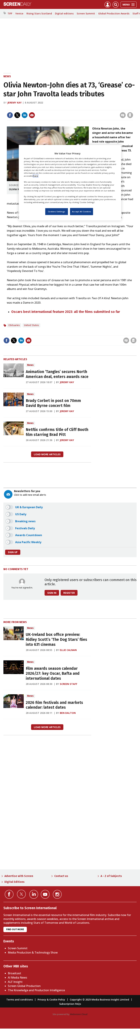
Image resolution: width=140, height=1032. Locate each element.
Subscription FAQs (70, 1003)
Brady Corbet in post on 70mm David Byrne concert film (53, 403)
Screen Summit (86, 13)
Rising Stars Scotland (39, 13)
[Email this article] (32, 115)
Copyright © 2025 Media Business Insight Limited (99, 999)
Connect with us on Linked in (33, 894)
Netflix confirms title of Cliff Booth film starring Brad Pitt (57, 432)
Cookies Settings (56, 211)
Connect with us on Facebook (9, 894)
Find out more (15, 929)
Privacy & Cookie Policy (51, 999)
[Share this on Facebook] (10, 115)
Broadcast (14, 973)
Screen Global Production (24, 986)
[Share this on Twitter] (17, 115)
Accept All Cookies (81, 211)
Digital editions (64, 13)
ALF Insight (15, 982)
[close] (133, 108)
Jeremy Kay (14, 102)
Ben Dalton (68, 713)
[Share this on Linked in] (25, 115)
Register (69, 592)
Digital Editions (14, 881)
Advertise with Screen (18, 876)
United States (31, 325)
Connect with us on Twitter (21, 894)
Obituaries (14, 325)
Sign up (13, 552)
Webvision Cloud (78, 1014)
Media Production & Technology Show (33, 952)
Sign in (85, 108)
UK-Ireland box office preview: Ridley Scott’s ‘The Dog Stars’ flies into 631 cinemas (56, 639)
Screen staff (68, 684)
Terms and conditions (19, 999)
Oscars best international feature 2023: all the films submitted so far (65, 312)
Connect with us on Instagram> (57, 894)
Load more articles (47, 454)
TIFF (10, 13)
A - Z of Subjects (111, 876)
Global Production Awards (113, 13)
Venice (19, 13)
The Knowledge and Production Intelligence (36, 990)
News (7, 76)
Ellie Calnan (68, 650)
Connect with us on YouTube (45, 894)
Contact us (61, 876)
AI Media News (17, 977)
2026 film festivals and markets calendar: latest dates (54, 705)
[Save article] (130, 115)
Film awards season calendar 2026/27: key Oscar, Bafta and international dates (53, 673)
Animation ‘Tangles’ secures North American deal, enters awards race (57, 374)
